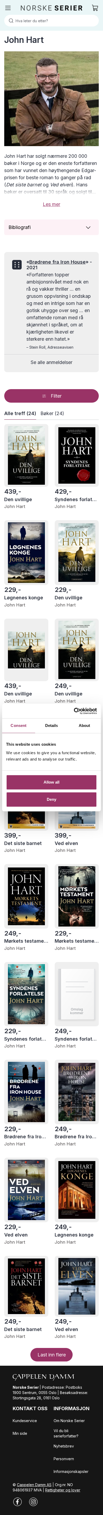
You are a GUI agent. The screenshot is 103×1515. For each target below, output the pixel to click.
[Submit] (10, 20)
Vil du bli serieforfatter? (66, 1433)
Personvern (64, 1458)
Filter (56, 396)
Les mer (51, 204)
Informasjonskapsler (71, 1471)
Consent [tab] (18, 725)
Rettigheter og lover (62, 1490)
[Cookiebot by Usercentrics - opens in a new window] (74, 711)
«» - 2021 (59, 265)
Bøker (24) (52, 413)
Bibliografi (19, 227)
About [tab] (84, 725)
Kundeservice (25, 1420)
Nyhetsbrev (64, 1446)
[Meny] (8, 8)
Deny (51, 799)
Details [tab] (51, 725)
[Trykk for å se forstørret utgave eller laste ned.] (51, 98)
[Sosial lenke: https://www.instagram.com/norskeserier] (33, 1502)
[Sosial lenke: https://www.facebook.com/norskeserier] (17, 1502)
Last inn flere (52, 1354)
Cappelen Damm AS (34, 1484)
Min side (20, 1433)
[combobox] (51, 20)
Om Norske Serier (69, 1420)
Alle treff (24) (20, 413)
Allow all (52, 782)
